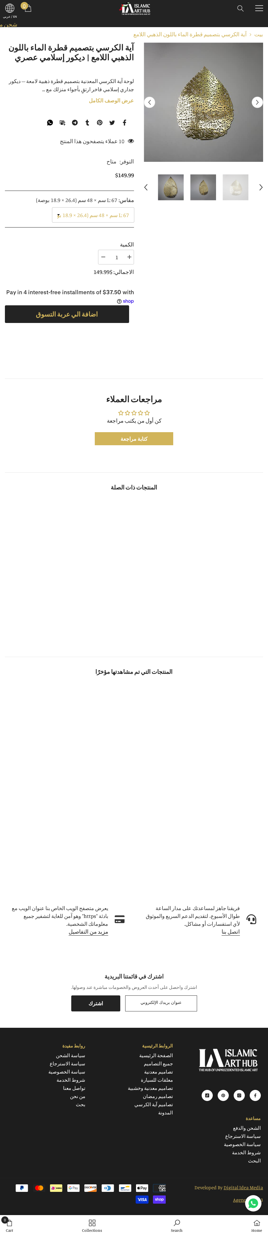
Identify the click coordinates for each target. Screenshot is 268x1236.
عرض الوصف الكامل (111, 100)
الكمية (127, 244)
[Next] (257, 102)
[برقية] (75, 121)
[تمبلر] (87, 121)
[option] (203, 102)
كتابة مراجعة (134, 438)
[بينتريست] (100, 121)
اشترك (96, 1003)
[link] (221, 621)
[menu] (259, 8)
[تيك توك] (207, 1095)
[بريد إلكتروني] (62, 121)
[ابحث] (240, 8)
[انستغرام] (239, 1095)
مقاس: (85, 199)
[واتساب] (50, 121)
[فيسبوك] (124, 121)
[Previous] (149, 102)
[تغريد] (112, 121)
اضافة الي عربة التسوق (67, 314)
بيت (258, 34)
